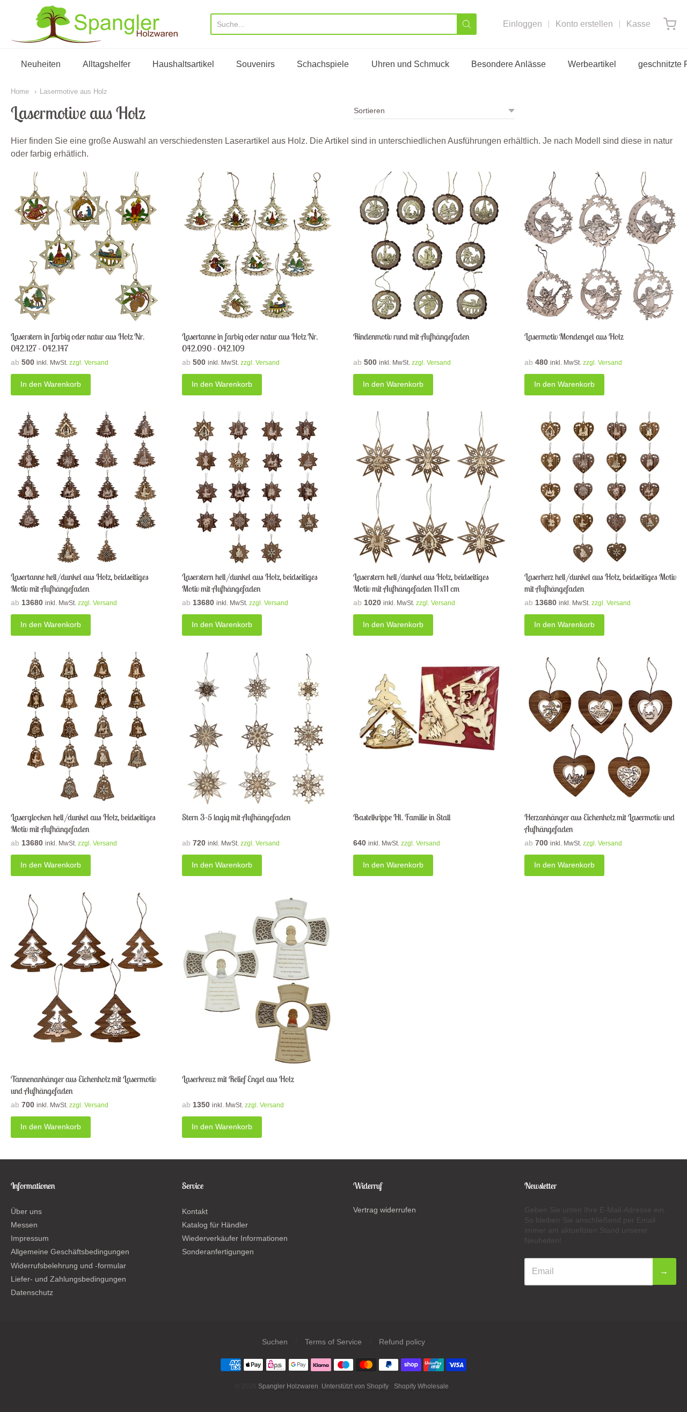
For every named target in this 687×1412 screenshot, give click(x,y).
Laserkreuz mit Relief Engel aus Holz (238, 1078)
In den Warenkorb (50, 384)
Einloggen (522, 23)
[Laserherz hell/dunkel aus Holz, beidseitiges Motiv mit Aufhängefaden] (600, 487)
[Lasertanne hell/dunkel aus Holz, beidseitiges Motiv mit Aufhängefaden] (87, 487)
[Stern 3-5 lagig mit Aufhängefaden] (258, 728)
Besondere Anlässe (508, 64)
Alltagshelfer (106, 64)
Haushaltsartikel (183, 64)
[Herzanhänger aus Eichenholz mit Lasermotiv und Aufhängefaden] (600, 728)
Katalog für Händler (215, 1224)
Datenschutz (32, 1292)
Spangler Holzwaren (288, 1386)
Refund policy (402, 1341)
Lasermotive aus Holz (73, 91)
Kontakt (195, 1211)
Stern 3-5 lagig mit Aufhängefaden (236, 817)
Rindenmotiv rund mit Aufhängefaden (411, 336)
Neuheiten (41, 64)
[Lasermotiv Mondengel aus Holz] (600, 247)
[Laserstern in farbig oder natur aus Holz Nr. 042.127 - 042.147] (87, 247)
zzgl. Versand (88, 362)
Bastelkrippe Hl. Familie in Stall (402, 817)
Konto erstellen (584, 23)
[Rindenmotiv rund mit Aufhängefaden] (429, 247)
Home (20, 91)
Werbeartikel (592, 64)
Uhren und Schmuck (410, 64)
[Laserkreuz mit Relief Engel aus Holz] (258, 978)
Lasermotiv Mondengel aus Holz (573, 336)
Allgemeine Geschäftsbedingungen (70, 1251)
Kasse (638, 23)
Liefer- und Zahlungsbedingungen (68, 1279)
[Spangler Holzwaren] (94, 24)
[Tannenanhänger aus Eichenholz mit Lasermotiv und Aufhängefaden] (87, 968)
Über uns (26, 1211)
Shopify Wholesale (421, 1386)
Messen (24, 1224)
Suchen (275, 1341)
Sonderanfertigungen (218, 1251)
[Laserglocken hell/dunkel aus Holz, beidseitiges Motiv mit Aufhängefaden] (87, 728)
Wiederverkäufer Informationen (235, 1238)
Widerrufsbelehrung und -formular (68, 1265)
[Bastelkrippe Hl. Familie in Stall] (429, 706)
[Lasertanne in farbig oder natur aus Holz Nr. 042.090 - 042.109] (258, 247)
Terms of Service (333, 1341)
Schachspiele (323, 64)
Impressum (30, 1238)
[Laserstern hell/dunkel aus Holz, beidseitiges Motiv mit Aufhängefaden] (258, 487)
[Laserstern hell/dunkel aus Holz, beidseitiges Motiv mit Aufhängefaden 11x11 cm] (429, 487)
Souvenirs (255, 64)
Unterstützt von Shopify (355, 1386)
